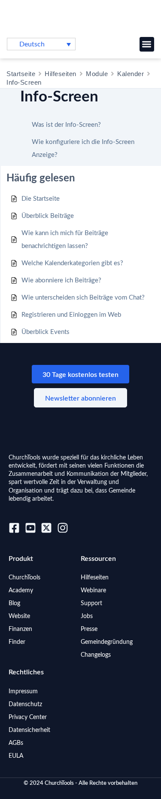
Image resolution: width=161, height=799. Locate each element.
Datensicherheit (29, 730)
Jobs (87, 616)
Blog (14, 603)
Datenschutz (25, 704)
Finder (17, 642)
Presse (89, 629)
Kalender (130, 73)
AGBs (16, 743)
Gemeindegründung (107, 642)
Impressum (23, 692)
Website (19, 616)
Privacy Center (28, 717)
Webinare (93, 591)
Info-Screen (24, 82)
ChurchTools (24, 578)
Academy (21, 591)
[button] (147, 44)
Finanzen (20, 629)
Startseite (20, 73)
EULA (16, 756)
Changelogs (96, 655)
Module (97, 73)
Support (91, 603)
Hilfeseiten (60, 73)
